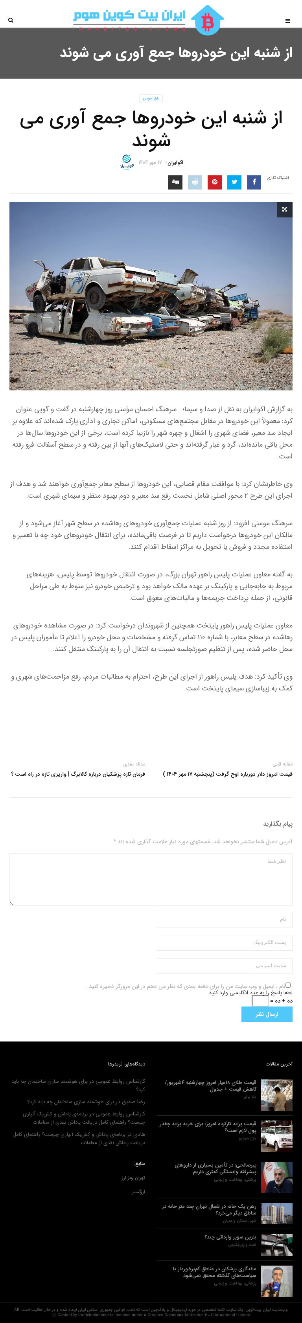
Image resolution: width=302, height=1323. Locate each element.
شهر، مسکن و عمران (239, 1221)
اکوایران (175, 162)
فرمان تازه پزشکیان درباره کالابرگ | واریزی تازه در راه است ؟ (78, 774)
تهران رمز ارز (133, 1177)
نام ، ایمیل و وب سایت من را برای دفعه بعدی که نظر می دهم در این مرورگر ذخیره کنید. (186, 986)
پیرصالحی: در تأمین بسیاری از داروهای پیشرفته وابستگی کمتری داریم (215, 1168)
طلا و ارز (249, 1097)
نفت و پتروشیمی (242, 1245)
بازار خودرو (151, 98)
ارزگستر (138, 1192)
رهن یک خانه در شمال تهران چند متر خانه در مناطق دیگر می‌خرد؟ (209, 1209)
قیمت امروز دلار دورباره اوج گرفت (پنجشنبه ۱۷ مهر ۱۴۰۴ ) (228, 774)
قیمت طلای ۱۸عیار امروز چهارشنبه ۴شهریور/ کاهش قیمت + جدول (210, 1086)
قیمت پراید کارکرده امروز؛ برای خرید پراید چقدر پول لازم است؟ (208, 1127)
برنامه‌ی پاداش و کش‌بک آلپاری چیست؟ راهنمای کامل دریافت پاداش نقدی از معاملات (84, 1118)
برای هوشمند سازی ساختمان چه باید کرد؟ (70, 1102)
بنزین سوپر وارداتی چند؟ (230, 1237)
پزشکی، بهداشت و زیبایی (235, 1180)
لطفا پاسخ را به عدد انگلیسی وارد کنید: (250, 992)
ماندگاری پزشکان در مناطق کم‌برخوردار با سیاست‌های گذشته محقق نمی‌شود (214, 1272)
